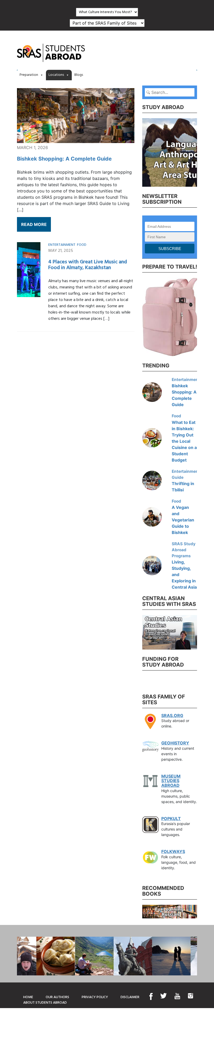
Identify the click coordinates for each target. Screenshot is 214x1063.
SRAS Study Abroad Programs (183, 549)
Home (28, 997)
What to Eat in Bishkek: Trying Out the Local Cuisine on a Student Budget (184, 441)
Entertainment (61, 245)
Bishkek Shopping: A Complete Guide (64, 159)
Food (81, 245)
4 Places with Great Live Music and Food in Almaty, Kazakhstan (87, 265)
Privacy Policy (95, 997)
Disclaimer (130, 997)
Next (201, 152)
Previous (138, 152)
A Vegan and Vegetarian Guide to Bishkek (183, 520)
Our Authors (57, 997)
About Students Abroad (45, 1003)
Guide (177, 477)
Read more (34, 224)
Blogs (78, 75)
